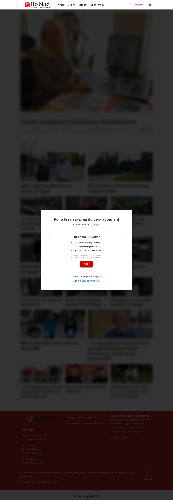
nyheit (25, 142)
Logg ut (148, 478)
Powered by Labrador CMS (86, 496)
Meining (71, 4)
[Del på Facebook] (142, 131)
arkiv (35, 142)
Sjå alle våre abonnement (86, 281)
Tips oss (83, 4)
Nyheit (61, 4)
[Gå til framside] (37, 4)
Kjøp (86, 264)
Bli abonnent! (97, 4)
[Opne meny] (150, 5)
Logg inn (139, 5)
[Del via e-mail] (150, 131)
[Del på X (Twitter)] (146, 131)
